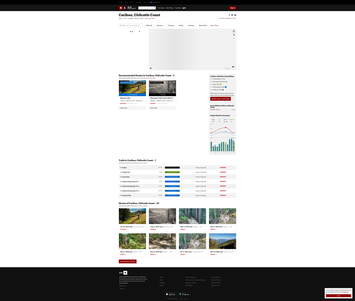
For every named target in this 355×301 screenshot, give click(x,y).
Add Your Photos (143, 206)
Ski (145, 2)
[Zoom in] (234, 38)
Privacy (186, 298)
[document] (338, 293)
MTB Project (189, 285)
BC (125, 18)
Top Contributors (190, 277)
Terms (181, 298)
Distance (160, 25)
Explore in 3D (123, 108)
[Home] (128, 8)
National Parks (215, 285)
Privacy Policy (345, 292)
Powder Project (215, 283)
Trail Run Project (216, 280)
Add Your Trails (143, 163)
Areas (120, 18)
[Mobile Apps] (184, 8)
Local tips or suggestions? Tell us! (227, 18)
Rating (181, 25)
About (161, 277)
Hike (131, 2)
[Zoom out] (234, 41)
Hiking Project (215, 277)
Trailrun (138, 2)
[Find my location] (234, 34)
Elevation (191, 25)
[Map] (192, 49)
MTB (126, 2)
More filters (203, 25)
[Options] (233, 67)
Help (161, 280)
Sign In (232, 8)
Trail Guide (161, 8)
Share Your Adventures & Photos (195, 280)
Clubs (161, 285)
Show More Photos (127, 261)
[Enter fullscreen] (234, 31)
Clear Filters (214, 25)
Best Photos (169, 8)
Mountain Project (190, 283)
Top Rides (178, 8)
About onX (122, 286)
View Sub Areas (150, 18)
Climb (120, 2)
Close (338, 295)
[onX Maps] (123, 274)
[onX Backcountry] (154, 2)
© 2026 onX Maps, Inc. (172, 298)
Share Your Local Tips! (220, 99)
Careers (121, 288)
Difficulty (149, 25)
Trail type (171, 25)
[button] (229, 15)
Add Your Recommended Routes (147, 78)
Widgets (162, 283)
